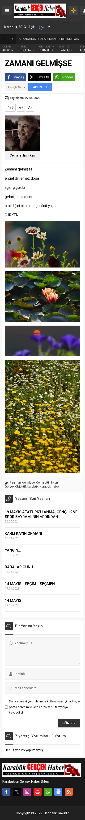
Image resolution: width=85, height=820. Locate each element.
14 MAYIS (13, 600)
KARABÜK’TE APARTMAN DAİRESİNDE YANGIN (52, 39)
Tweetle (43, 77)
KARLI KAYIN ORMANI (23, 533)
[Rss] (69, 792)
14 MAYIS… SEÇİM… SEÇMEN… (31, 584)
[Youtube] (38, 792)
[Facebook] (6, 792)
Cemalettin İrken (22, 155)
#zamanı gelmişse (22, 482)
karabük (32, 486)
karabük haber (50, 486)
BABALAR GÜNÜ (19, 567)
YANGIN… (13, 550)
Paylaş (19, 77)
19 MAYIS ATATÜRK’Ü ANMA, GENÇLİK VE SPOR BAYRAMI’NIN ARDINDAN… (41, 514)
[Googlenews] (58, 792)
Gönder (67, 77)
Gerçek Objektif (15, 486)
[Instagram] (27, 792)
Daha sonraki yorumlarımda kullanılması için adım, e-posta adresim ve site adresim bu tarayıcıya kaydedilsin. (44, 707)
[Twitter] (17, 792)
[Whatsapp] (48, 792)
